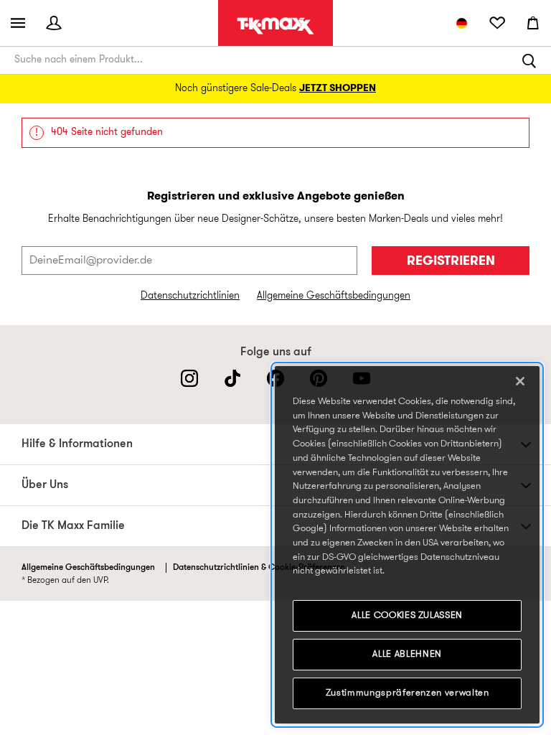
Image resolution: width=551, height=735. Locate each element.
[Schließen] (520, 381)
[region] (407, 545)
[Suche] (529, 60)
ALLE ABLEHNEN (407, 654)
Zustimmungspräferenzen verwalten (407, 693)
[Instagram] (189, 378)
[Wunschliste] (497, 23)
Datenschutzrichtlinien (190, 296)
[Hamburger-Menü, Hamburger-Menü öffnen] (18, 23)
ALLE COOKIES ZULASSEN (407, 615)
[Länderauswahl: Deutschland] (461, 23)
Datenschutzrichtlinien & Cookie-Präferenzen (259, 567)
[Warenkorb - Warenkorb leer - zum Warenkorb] (533, 23)
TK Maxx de (275, 26)
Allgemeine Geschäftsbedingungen (333, 296)
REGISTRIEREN (451, 261)
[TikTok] (232, 378)
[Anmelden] (54, 23)
